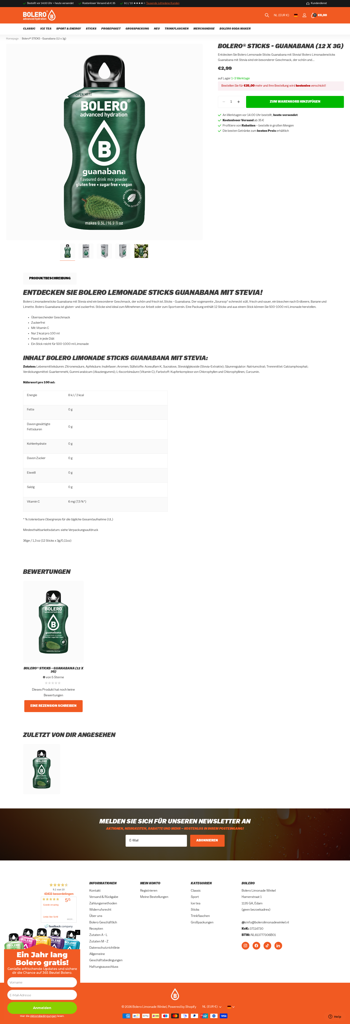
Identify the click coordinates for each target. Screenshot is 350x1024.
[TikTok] (267, 945)
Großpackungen (202, 922)
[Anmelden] (304, 15)
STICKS (91, 28)
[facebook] (256, 945)
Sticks (195, 909)
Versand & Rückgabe (103, 897)
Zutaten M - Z (98, 941)
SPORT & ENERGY (68, 28)
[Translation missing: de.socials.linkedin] (278, 945)
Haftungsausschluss (103, 967)
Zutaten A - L (98, 935)
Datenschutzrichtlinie (104, 948)
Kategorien (201, 883)
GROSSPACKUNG (137, 28)
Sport (195, 897)
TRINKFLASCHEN (177, 28)
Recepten (96, 928)
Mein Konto (150, 883)
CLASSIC (29, 28)
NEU (157, 28)
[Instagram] (245, 945)
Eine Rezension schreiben (53, 706)
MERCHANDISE (204, 28)
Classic (196, 890)
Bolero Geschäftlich (103, 922)
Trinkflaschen (200, 916)
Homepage (12, 38)
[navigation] (67, 251)
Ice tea (195, 903)
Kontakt (95, 890)
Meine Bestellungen (154, 897)
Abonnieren (207, 840)
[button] (238, 102)
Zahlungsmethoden (103, 903)
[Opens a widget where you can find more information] (335, 1017)
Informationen (103, 883)
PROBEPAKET (111, 28)
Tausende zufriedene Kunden (162, 3)
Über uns (95, 916)
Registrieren (148, 890)
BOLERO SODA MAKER (235, 28)
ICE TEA (45, 28)
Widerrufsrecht (100, 909)
